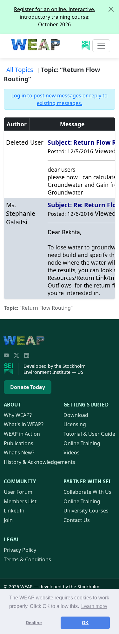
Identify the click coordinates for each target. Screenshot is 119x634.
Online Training (81, 443)
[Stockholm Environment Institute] (11, 369)
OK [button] (85, 622)
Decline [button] (34, 622)
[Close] (111, 9)
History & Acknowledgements (39, 462)
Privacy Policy (20, 549)
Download (75, 415)
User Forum (18, 491)
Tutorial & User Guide (89, 433)
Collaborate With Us (87, 491)
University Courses (86, 510)
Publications (18, 443)
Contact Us (76, 520)
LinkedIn (14, 510)
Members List (20, 501)
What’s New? (19, 452)
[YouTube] (6, 355)
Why (18, 415)
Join (8, 520)
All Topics (19, 69)
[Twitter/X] (16, 355)
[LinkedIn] (26, 355)
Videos (71, 452)
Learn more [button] (94, 606)
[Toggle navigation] (101, 45)
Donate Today (27, 387)
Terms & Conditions (27, 559)
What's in (23, 424)
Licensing (74, 424)
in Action (22, 433)
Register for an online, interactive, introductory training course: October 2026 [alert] (54, 17)
